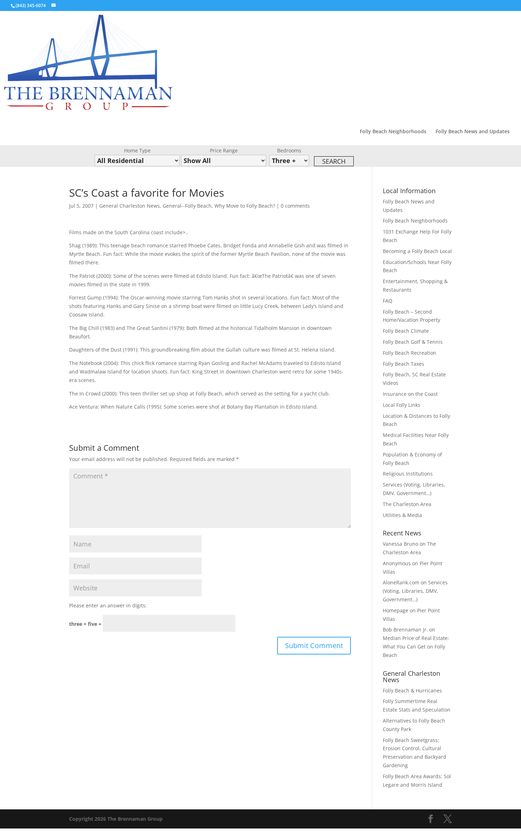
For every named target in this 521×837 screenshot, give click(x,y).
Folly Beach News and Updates (473, 132)
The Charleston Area (407, 504)
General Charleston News (129, 205)
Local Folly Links (401, 404)
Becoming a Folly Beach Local (417, 251)
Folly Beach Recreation (409, 352)
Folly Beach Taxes (403, 363)
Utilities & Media (402, 515)
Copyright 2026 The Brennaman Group (116, 818)
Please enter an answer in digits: (108, 605)
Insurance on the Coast (410, 394)
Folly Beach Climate (406, 330)
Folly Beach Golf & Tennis (413, 341)
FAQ (387, 300)
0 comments (295, 205)
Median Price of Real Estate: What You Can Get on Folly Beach (416, 646)
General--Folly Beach (187, 205)
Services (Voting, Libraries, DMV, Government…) (415, 591)
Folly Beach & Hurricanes (412, 690)
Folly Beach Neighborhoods (393, 132)
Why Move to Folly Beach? (244, 205)
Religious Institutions (408, 473)
